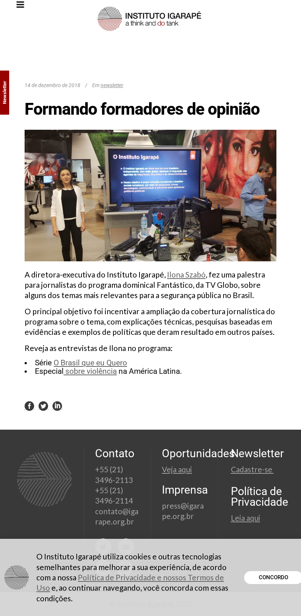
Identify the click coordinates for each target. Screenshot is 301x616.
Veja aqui (177, 469)
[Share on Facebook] (29, 405)
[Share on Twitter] (43, 405)
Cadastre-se (252, 469)
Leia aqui (245, 517)
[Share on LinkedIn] (57, 405)
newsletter (112, 85)
